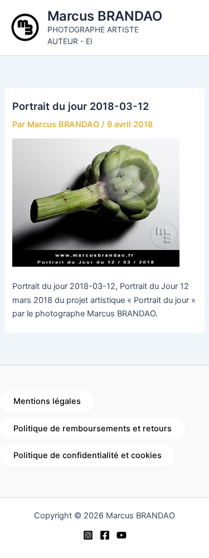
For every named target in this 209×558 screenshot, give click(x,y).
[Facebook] (105, 535)
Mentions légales (47, 401)
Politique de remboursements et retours (92, 429)
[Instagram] (88, 535)
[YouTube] (121, 535)
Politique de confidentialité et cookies (87, 455)
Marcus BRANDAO (104, 16)
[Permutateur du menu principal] (187, 27)
